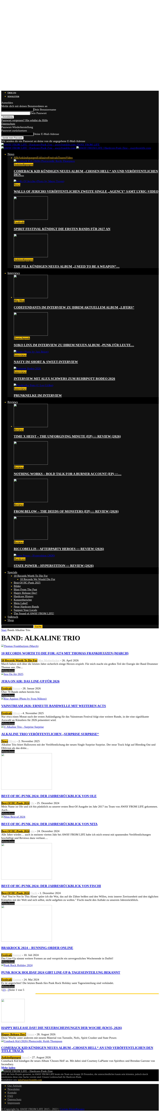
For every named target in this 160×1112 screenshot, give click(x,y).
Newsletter (13, 96)
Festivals (53, 157)
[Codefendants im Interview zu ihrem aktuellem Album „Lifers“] (31, 297)
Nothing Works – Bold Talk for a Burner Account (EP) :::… (67, 474)
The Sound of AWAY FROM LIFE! (34, 613)
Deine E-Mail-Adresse (46, 134)
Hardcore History (23, 596)
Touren (62, 157)
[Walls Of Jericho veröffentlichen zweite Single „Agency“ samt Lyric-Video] (39, 181)
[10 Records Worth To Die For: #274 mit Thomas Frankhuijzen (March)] (19, 646)
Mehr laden (8, 1067)
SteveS (26, 1057)
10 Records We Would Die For (37, 579)
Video (69, 157)
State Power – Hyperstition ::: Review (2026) (54, 566)
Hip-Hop (19, 300)
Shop (11, 620)
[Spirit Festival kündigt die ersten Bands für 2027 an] (31, 218)
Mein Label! (21, 603)
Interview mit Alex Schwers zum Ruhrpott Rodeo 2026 (64, 378)
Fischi (33, 893)
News (11, 154)
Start (4, 630)
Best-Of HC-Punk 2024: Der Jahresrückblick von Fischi (51, 886)
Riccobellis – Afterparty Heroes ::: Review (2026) (59, 549)
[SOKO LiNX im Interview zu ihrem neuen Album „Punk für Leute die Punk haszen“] (31, 334)
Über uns (12, 93)
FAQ (10, 1096)
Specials (12, 572)
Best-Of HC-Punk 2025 (27, 582)
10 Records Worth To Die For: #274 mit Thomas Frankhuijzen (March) (64, 653)
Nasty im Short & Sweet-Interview (46, 362)
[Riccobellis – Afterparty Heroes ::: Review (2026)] (31, 538)
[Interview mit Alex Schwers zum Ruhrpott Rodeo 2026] (27, 368)
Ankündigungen (28, 157)
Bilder (17, 586)
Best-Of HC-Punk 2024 (15, 803)
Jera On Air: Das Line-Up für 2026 (30, 681)
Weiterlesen (8, 670)
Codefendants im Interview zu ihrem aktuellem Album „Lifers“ (74, 307)
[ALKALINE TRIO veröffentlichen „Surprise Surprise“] (22, 726)
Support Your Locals (25, 610)
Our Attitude (15, 1085)
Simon (16, 688)
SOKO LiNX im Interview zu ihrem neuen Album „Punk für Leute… (74, 345)
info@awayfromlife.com (30, 1080)
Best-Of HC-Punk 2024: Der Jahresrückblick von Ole (49, 796)
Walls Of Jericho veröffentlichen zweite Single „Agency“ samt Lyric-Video (86, 191)
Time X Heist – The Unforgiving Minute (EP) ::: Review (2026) (67, 436)
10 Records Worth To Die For (31, 575)
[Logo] (38, 148)
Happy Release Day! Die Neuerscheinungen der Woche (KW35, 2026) (61, 1028)
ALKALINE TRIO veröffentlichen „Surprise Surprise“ (50, 734)
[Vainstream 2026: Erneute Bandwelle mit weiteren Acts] (24, 698)
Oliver (16, 713)
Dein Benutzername (45, 109)
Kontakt (12, 1092)
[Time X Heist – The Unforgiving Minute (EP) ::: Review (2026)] (31, 426)
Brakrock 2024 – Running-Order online (37, 948)
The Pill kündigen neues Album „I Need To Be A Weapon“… (67, 266)
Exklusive (42, 157)
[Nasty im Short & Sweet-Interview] (31, 351)
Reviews (13, 402)
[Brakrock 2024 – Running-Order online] (26, 940)
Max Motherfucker (49, 660)
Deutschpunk (22, 338)
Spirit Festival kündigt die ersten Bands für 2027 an (62, 229)
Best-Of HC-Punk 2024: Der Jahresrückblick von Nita (49, 824)
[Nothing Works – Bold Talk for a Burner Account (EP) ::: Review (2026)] (31, 463)
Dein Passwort (38, 113)
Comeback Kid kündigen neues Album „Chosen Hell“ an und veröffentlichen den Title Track (77, 1049)
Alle (16, 157)
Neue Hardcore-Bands (26, 606)
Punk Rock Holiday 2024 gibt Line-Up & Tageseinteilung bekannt (60, 972)
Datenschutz (8, 123)
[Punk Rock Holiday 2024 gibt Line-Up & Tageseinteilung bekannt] (16, 965)
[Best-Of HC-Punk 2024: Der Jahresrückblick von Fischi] (26, 878)
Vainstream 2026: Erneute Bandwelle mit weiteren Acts (53, 706)
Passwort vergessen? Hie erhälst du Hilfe (24, 120)
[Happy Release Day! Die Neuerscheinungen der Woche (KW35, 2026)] (13, 1021)
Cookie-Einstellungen (72, 1109)
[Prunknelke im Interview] (33, 385)
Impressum (14, 1102)
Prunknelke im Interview (38, 395)
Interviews (14, 273)
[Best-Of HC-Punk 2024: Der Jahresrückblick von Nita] (13, 816)
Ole (32, 803)
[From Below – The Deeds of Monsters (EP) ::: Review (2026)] (31, 501)
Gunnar (17, 955)
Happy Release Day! (25, 592)
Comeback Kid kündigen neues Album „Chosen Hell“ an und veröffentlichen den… (86, 172)
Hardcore (19, 559)
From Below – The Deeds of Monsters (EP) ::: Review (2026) (66, 511)
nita (32, 831)
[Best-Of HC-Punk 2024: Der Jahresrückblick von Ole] (26, 788)
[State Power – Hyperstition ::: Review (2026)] (34, 555)
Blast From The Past (25, 589)
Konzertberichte (23, 599)
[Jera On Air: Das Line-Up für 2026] (12, 674)
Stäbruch (13, 616)
